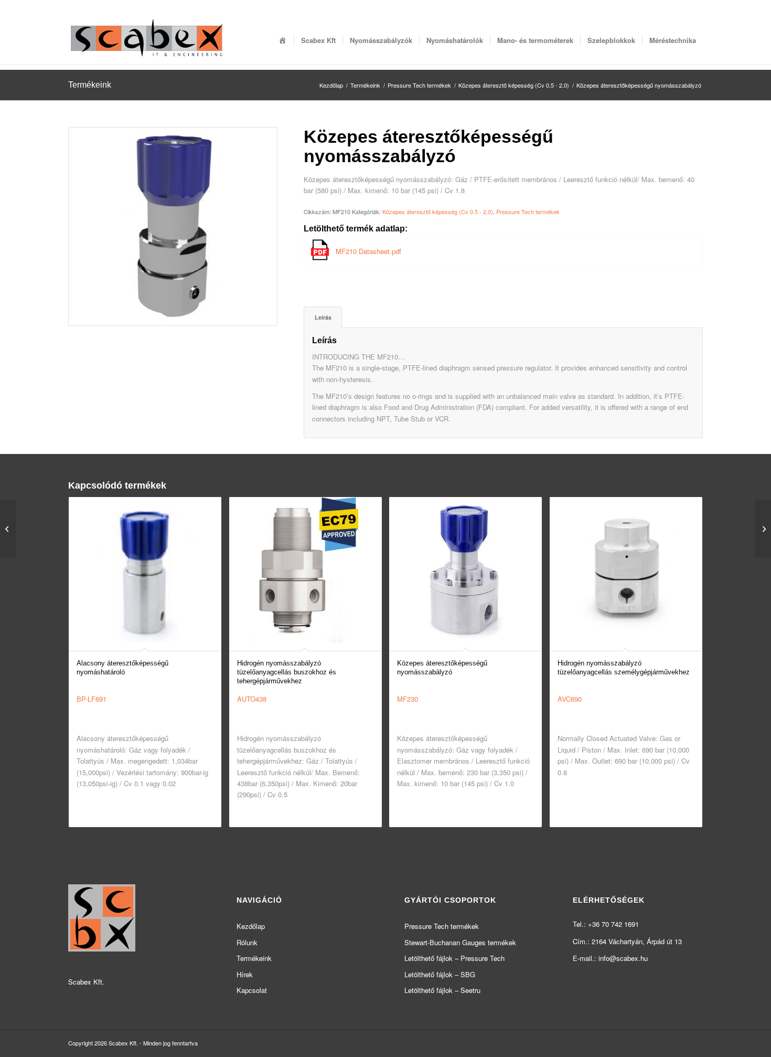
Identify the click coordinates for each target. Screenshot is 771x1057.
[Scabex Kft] (147, 40)
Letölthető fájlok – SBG (439, 974)
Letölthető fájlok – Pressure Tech (454, 958)
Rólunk (247, 942)
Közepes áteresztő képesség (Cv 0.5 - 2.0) (437, 211)
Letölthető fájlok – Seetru (442, 990)
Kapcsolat (252, 990)
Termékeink (89, 84)
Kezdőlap (251, 926)
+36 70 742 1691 (613, 924)
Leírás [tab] (323, 317)
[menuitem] (283, 40)
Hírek (245, 974)
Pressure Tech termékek (528, 211)
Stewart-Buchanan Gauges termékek (460, 942)
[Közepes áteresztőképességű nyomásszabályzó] (8, 528)
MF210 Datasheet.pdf (368, 251)
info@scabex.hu (623, 958)
